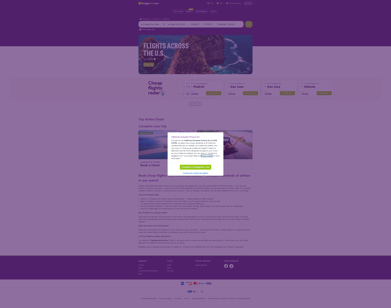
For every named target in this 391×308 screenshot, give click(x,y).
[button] (195, 173)
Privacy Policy (206, 156)
